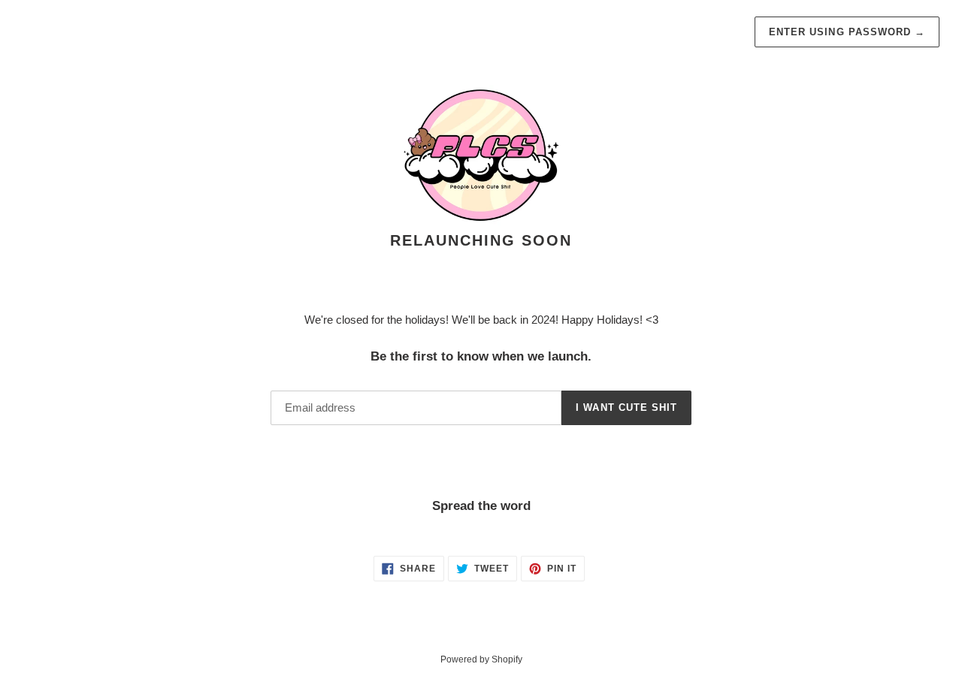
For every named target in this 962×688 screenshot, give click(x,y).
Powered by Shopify (481, 659)
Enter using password (847, 32)
